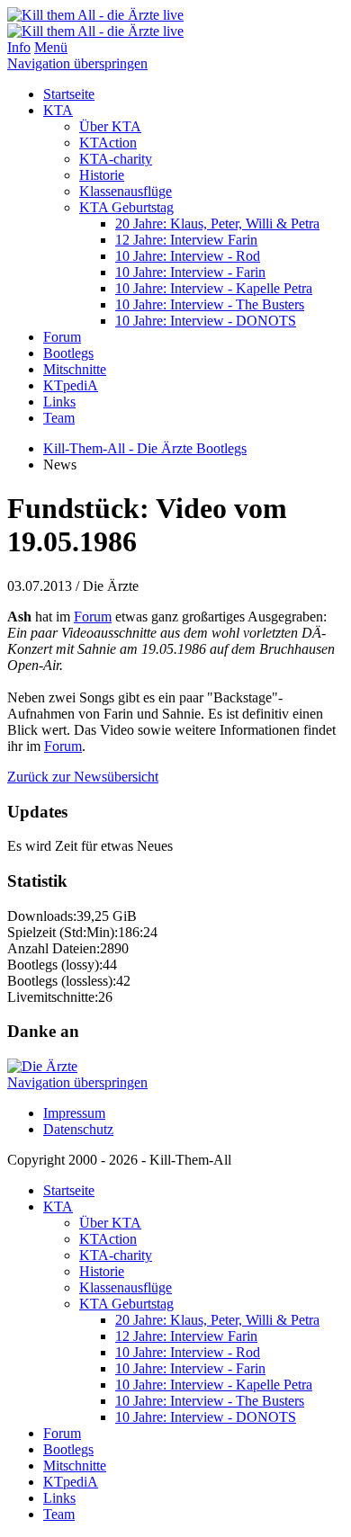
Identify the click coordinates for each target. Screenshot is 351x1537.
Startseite (68, 94)
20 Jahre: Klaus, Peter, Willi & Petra (217, 223)
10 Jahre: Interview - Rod (187, 256)
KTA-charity (115, 158)
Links (59, 401)
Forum (62, 336)
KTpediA (70, 385)
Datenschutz (78, 1129)
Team (59, 417)
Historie (101, 175)
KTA (58, 110)
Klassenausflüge (125, 191)
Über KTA (110, 126)
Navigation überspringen (77, 63)
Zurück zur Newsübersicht (82, 776)
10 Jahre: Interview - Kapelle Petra (213, 288)
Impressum (74, 1113)
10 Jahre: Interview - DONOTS (205, 320)
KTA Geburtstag (126, 207)
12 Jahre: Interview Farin (186, 239)
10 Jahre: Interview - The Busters (209, 304)
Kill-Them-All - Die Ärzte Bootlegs (145, 448)
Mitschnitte (74, 369)
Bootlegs (68, 353)
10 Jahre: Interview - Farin (190, 272)
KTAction (108, 142)
